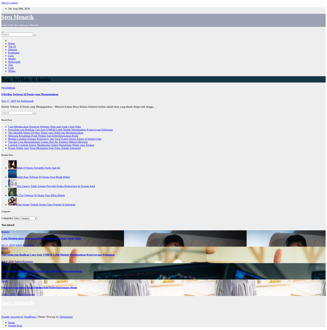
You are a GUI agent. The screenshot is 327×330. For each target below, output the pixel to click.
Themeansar (65, 316)
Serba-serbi (14, 61)
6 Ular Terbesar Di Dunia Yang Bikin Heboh (41, 195)
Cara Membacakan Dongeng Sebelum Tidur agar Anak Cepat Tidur (44, 126)
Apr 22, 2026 (8, 294)
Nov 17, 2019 (8, 101)
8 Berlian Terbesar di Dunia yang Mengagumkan (29, 94)
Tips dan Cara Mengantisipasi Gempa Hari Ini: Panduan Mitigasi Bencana (48, 142)
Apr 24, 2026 (8, 277)
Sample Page (15, 325)
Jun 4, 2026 (7, 261)
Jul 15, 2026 (8, 245)
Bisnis (4, 248)
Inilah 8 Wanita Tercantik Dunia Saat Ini (38, 167)
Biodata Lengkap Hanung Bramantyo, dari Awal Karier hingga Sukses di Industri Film (54, 138)
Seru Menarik (17, 17)
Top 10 (12, 46)
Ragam (5, 231)
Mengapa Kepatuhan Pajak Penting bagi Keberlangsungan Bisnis (43, 135)
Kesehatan (13, 52)
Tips (10, 64)
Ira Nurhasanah (25, 101)
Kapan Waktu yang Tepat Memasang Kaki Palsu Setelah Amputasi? (44, 148)
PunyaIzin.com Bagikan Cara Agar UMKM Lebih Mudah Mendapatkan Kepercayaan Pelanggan (60, 129)
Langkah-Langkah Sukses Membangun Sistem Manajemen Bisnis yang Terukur (51, 145)
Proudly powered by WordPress (18, 316)
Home (11, 43)
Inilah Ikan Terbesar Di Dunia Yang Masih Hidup (43, 177)
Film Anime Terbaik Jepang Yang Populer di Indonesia (46, 204)
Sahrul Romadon (24, 245)
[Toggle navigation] (2, 31)
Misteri (12, 58)
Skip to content (9, 2)
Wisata (11, 71)
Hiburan (12, 49)
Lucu (11, 55)
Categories (7, 218)
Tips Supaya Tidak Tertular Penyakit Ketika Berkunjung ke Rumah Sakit (56, 186)
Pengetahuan (8, 87)
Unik (11, 68)
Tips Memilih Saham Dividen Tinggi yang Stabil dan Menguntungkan (45, 132)
